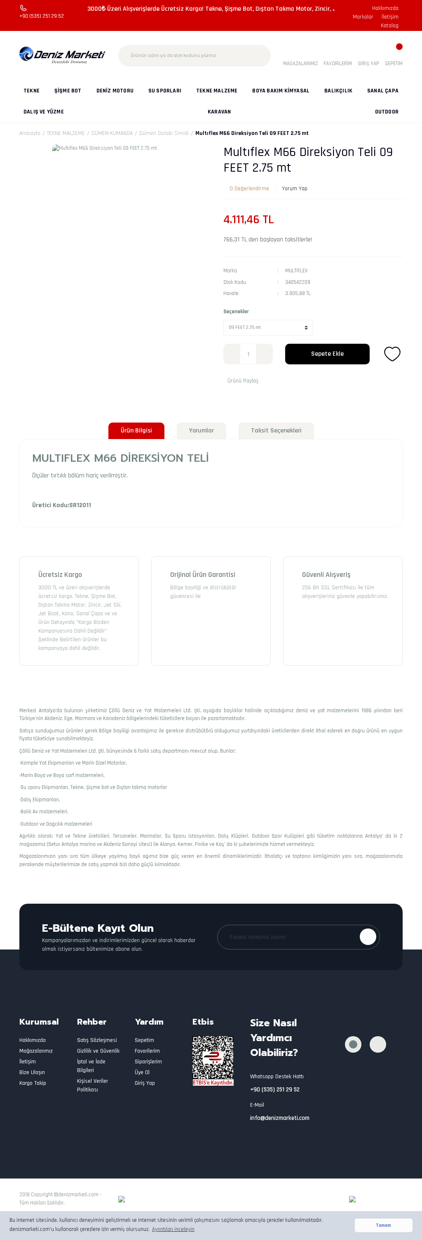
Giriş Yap (145, 1083)
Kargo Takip (32, 1083)
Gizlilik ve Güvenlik (98, 1051)
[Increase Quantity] (264, 354)
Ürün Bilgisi (136, 430)
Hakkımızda (385, 8)
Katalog (390, 25)
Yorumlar (201, 430)
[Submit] (368, 936)
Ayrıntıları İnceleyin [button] (173, 1229)
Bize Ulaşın (32, 1072)
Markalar (363, 17)
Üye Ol (142, 1072)
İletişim (390, 17)
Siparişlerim (148, 1061)
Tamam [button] (383, 1225)
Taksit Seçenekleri (276, 430)
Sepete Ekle (327, 354)
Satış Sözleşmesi (97, 1040)
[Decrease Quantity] (232, 354)
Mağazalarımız (36, 1051)
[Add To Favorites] (392, 354)
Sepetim (144, 1040)
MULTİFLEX (296, 270)
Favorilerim (147, 1051)
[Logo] (62, 55)
